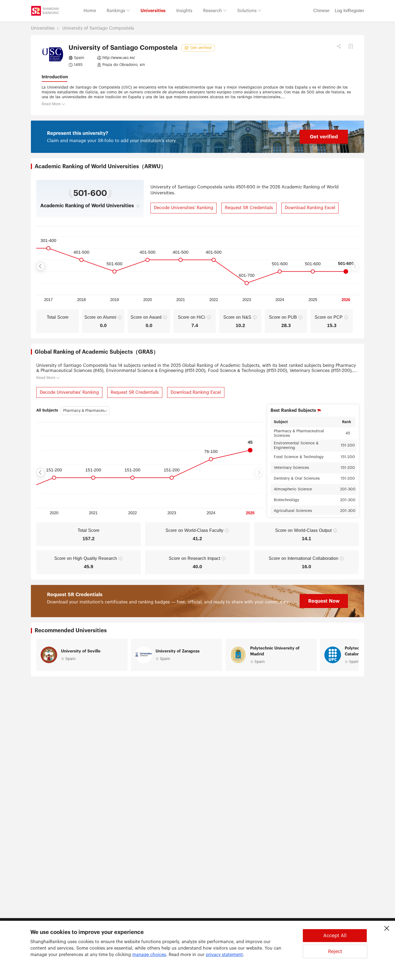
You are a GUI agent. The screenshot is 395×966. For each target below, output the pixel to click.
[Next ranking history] (354, 266)
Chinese (321, 11)
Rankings (117, 11)
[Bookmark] (350, 46)
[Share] (339, 46)
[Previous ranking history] (40, 266)
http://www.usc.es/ (118, 58)
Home (90, 11)
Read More (51, 104)
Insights (184, 11)
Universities (153, 11)
